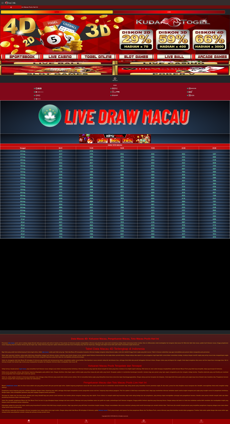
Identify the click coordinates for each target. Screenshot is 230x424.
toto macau (11, 343)
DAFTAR (57, 12)
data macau (45, 352)
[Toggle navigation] (2, 3)
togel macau (22, 369)
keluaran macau (103, 410)
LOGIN (169, 12)
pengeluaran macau (11, 385)
